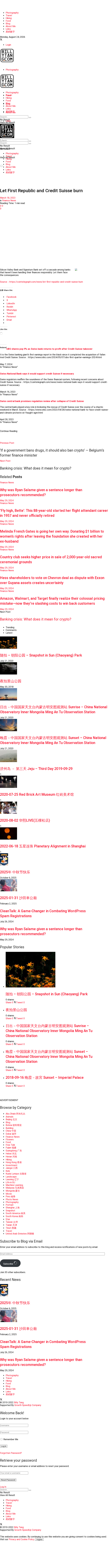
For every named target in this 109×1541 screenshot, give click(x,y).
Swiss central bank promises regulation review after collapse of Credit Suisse (42, 401)
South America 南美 (15, 1213)
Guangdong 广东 (14, 1150)
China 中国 (11, 1130)
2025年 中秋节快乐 (15, 872)
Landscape (11, 1176)
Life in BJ (10, 1182)
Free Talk (10, 1145)
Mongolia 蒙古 (13, 1190)
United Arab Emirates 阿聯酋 (20, 1233)
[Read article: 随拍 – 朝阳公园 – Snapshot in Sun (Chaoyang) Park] (57, 970)
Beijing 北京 (11, 1119)
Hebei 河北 (11, 1153)
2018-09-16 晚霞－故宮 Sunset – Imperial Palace (45, 1077)
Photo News (12, 1199)
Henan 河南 (11, 1156)
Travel (9, 15)
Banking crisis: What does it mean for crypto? (35, 619)
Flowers (10, 1139)
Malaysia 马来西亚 (15, 1187)
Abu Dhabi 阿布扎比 (15, 1113)
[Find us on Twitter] (1, 39)
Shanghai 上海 (13, 1207)
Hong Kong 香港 (14, 1162)
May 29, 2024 (6, 500)
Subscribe (8, 1264)
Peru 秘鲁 (10, 1196)
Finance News (9, 200)
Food (8, 21)
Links (8, 29)
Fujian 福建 (11, 1147)
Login (8, 44)
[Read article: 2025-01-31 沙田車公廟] (54, 1316)
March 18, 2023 (7, 197)
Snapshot (10, 1210)
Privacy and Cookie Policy (21, 1539)
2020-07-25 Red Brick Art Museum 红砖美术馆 (37, 794)
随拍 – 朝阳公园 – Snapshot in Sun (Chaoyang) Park (41, 655)
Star (8, 1219)
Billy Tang (19, 1402)
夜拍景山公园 (10, 681)
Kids (8, 1171)
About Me (11, 26)
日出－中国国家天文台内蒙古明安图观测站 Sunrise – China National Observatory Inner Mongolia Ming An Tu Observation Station (49, 1031)
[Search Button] (30, 141)
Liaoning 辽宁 (12, 1179)
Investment (11, 1165)
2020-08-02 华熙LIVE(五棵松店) (25, 820)
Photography (12, 12)
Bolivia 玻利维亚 (14, 1125)
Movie (9, 1193)
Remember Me (10, 1439)
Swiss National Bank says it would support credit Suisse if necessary (37, 373)
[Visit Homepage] (7, 62)
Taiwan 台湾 (12, 1222)
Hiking (9, 18)
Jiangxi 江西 (12, 1168)
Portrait (9, 1205)
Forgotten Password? (11, 1453)
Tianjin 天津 (11, 1225)
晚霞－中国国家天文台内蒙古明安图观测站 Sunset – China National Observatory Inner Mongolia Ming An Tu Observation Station (49, 1057)
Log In (3, 1486)
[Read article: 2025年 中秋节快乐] (54, 1290)
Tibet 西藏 (11, 1228)
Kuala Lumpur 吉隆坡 (16, 1173)
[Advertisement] (33, 4)
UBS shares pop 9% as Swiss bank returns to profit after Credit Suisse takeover (49, 349)
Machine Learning (14, 1185)
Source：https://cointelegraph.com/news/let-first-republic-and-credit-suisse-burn (41, 281)
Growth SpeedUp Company (27, 1405)
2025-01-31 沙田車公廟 (18, 898)
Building (9, 1128)
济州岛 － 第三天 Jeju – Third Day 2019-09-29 (36, 769)
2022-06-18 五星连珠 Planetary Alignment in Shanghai (43, 846)
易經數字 (10, 31)
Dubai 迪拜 (11, 1133)
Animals (9, 1116)
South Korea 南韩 (14, 1216)
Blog (8, 23)
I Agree (39, 1539)
